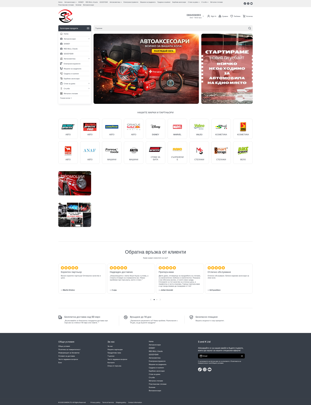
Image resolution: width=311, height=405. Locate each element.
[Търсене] (250, 28)
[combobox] (173, 28)
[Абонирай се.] (242, 356)
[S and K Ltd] (65, 16)
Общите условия (217, 363)
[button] (248, 16)
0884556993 (194, 15)
